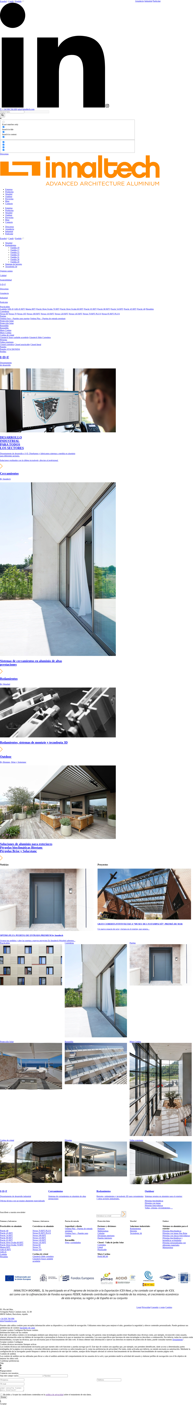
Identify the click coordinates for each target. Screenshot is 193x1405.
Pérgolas (3, 340)
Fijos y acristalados (73, 1242)
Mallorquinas (103, 1231)
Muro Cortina (5, 330)
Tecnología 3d (11, 266)
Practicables (5, 307)
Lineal (100, 1247)
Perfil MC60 (103, 1256)
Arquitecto (139, 1)
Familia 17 (15, 250)
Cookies (168, 1307)
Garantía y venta (158, 1307)
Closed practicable (22, 344)
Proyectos (9, 199)
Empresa (8, 189)
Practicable (102, 1249)
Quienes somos (6, 271)
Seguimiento (177, 1339)
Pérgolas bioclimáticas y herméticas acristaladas (172, 1239)
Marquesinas (168, 1247)
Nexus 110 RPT (47, 314)
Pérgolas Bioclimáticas (172, 1231)
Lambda (3, 309)
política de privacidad (54, 1394)
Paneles (3, 347)
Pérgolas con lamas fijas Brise (175, 1233)
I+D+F (3, 284)
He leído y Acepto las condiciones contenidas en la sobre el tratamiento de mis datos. (47, 1394)
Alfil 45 (10, 309)
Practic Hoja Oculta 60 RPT (72, 309)
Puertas (3, 316)
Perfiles (3, 351)
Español (3, 1)
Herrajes (133, 1231)
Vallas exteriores (7, 342)
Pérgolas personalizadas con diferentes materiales (174, 1244)
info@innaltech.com (26, 109)
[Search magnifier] (2, 115)
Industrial (148, 1)
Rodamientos (10, 245)
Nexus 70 (13, 314)
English (18, 1)
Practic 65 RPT (90, 309)
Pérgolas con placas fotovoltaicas (176, 1236)
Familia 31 (15, 257)
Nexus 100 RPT (33, 314)
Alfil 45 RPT (19, 309)
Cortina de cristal (7, 335)
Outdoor (8, 196)
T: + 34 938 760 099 (8, 109)
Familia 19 (15, 248)
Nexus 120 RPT (61, 314)
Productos (9, 192)
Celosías (101, 1233)
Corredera (102, 1245)
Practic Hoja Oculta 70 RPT (48, 309)
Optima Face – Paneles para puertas (15, 318)
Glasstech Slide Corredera (40, 337)
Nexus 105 (21, 314)
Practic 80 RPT (103, 309)
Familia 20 (15, 262)
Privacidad (146, 1307)
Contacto (9, 203)
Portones (101, 1228)
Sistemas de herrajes (13, 264)
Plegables (150, 309)
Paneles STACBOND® (10, 349)
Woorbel (8, 194)
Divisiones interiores (106, 1236)
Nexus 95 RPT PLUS (110, 314)
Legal (139, 1307)
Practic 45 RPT (130, 309)
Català (11, 1)
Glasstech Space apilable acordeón (14, 337)
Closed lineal (35, 344)
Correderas (4, 311)
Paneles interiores (105, 1238)
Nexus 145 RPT (75, 314)
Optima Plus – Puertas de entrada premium (47, 318)
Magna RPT (30, 309)
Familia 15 (15, 252)
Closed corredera (7, 344)
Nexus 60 (4, 314)
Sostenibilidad (6, 280)
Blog (7, 201)
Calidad (3, 275)
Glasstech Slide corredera (43, 1256)
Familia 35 (15, 255)
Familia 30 (15, 259)
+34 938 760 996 (7, 1318)
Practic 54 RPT (117, 309)
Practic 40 (141, 309)
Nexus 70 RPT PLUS (92, 314)
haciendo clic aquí (27, 1328)
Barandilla (4, 325)
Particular (157, 1)
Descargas (4, 154)
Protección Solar (7, 321)
